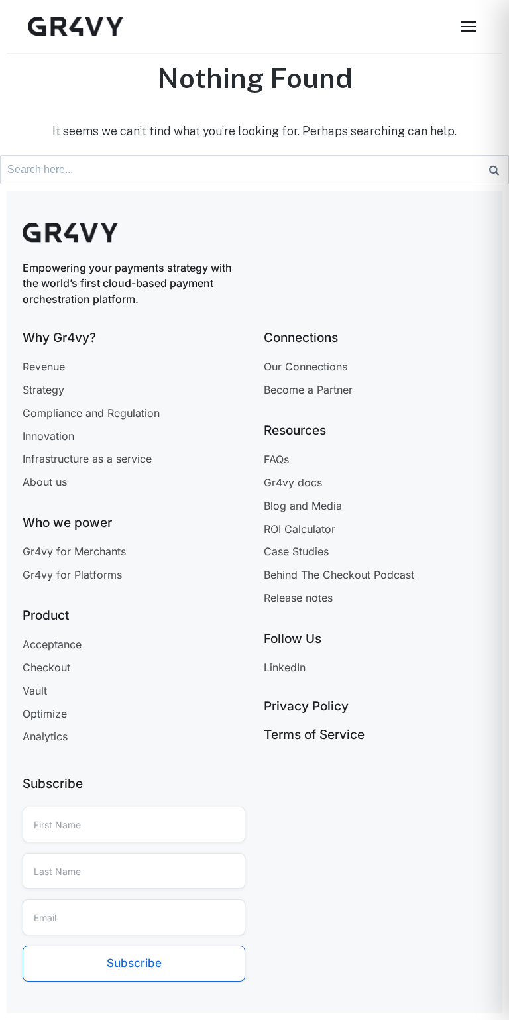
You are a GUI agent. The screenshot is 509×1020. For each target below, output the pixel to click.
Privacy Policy (306, 706)
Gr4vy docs (293, 482)
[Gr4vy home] (75, 26)
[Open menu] (468, 26)
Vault (35, 690)
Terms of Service (314, 734)
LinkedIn (285, 667)
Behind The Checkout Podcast (339, 574)
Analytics (45, 736)
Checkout (46, 667)
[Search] (494, 169)
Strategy (43, 389)
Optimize (45, 713)
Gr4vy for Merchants (74, 551)
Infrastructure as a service (87, 458)
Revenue (44, 366)
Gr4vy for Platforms (72, 574)
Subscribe (134, 963)
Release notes (298, 597)
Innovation (48, 436)
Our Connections (305, 366)
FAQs (276, 459)
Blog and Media (303, 505)
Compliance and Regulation (91, 413)
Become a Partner (308, 389)
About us (45, 481)
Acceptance (52, 644)
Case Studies (296, 551)
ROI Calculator (299, 529)
